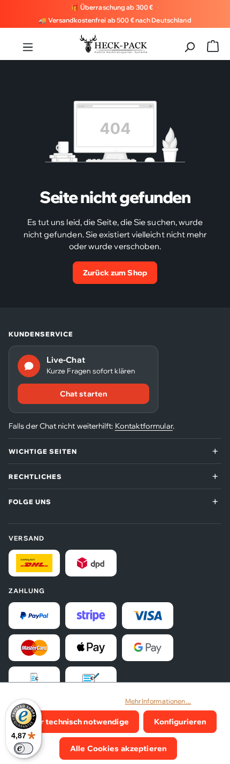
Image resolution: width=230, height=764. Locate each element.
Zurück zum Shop (115, 272)
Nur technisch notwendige (79, 721)
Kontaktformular (144, 426)
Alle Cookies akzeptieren (118, 748)
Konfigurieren (180, 721)
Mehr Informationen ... (158, 701)
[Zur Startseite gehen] (113, 44)
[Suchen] (189, 44)
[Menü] (28, 44)
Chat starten (83, 394)
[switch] (23, 748)
